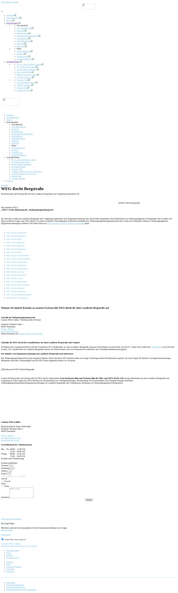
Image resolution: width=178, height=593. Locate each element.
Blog (8, 564)
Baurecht (15, 129)
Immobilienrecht (18, 139)
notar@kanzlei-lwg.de (10, 440)
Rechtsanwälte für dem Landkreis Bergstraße (65, 223)
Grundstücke (156, 347)
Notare (9, 120)
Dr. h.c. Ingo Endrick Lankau (23, 160)
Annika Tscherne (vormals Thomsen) (26, 171)
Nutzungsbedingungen (15, 587)
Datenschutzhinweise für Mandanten (21, 590)
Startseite (10, 115)
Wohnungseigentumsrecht (22, 134)
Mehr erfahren (7, 530)
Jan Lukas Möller (18, 167)
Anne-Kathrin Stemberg (21, 164)
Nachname (5, 468)
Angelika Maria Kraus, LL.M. (23, 174)
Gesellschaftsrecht (18, 155)
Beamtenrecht (17, 131)
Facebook (10, 569)
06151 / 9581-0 (7, 329)
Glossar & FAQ (12, 557)
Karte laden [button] (6, 535)
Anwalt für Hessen (14, 567)
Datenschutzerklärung (15, 585)
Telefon (4, 471)
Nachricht (5, 497)
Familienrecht (17, 136)
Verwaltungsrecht (18, 127)
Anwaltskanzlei (12, 117)
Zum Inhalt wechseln (9, 2)
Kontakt (9, 181)
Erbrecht (15, 141)
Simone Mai (16, 176)
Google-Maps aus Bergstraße (31, 334)
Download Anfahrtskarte (11, 519)
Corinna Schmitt (18, 178)
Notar (3, 483)
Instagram (10, 571)
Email (3, 474)
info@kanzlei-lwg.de (9, 331)
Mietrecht (15, 143)
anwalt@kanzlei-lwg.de (11, 438)
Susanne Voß (16, 169)
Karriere (9, 562)
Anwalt (4, 479)
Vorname (5, 465)
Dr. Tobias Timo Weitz (20, 162)
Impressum (10, 583)
